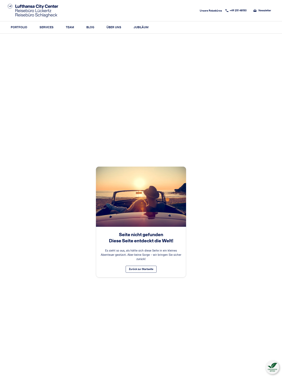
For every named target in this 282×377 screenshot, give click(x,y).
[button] (272, 367)
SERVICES (47, 27)
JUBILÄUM (141, 27)
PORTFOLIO (19, 27)
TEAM (70, 27)
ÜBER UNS (113, 27)
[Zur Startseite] (34, 10)
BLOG (90, 27)
